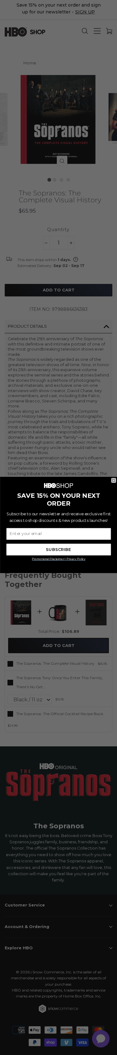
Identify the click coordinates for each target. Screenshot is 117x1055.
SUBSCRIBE (58, 549)
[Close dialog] (114, 480)
